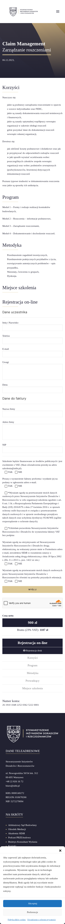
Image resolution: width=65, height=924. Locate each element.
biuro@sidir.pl (13, 785)
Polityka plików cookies (17, 920)
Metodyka (32, 673)
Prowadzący (32, 680)
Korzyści (32, 657)
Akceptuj (32, 903)
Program (32, 665)
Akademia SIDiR (16, 833)
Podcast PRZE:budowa (19, 837)
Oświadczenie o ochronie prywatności (41, 920)
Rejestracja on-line (32, 643)
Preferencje (32, 912)
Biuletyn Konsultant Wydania (22, 842)
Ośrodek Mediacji (17, 829)
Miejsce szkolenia (32, 688)
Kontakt (12, 846)
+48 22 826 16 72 (14, 781)
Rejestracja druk (33, 650)
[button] (60, 850)
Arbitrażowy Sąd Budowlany (22, 825)
